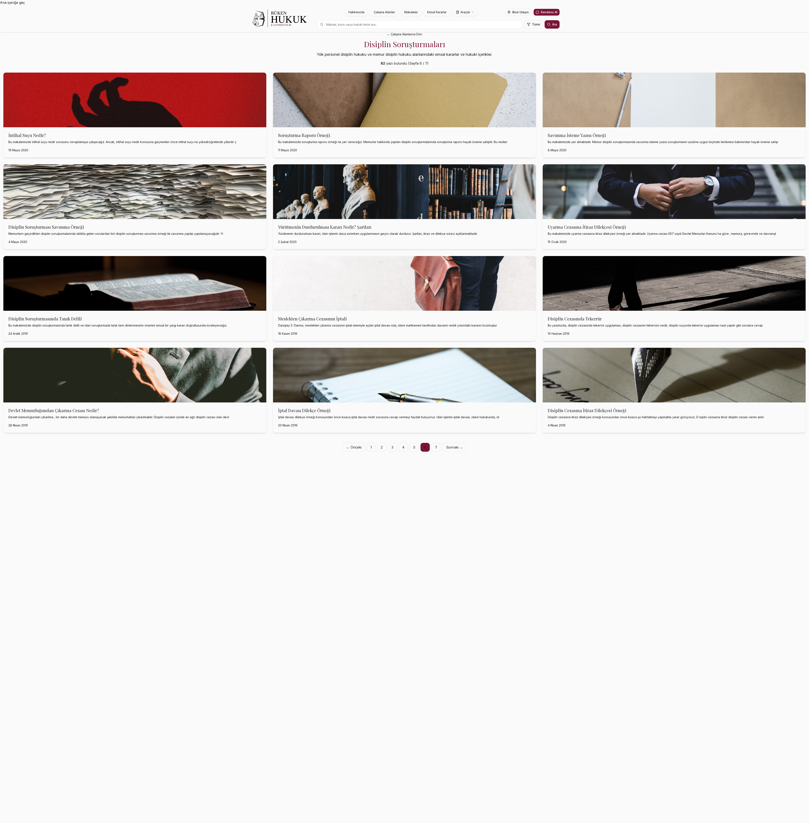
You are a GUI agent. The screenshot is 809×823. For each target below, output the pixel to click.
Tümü (536, 24)
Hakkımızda (356, 12)
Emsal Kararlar (437, 12)
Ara (554, 24)
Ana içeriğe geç (12, 2)
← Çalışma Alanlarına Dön (404, 34)
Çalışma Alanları (384, 12)
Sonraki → (454, 447)
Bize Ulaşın (520, 12)
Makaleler (411, 12)
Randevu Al (549, 12)
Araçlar (465, 12)
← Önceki (354, 447)
